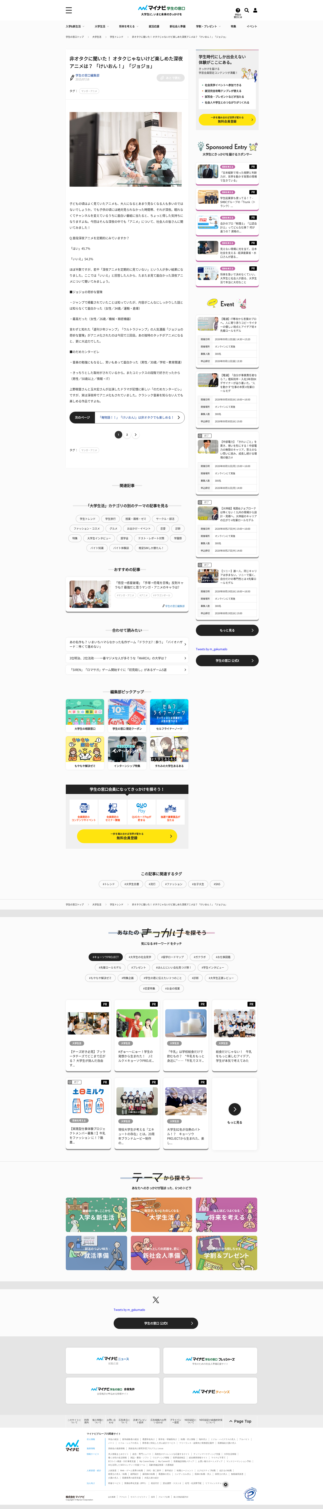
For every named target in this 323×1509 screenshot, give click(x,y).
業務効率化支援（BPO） (135, 1483)
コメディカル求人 (183, 1474)
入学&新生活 (73, 26)
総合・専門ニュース (142, 1454)
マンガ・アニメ (89, 91)
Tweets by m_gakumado (211, 649)
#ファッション (173, 884)
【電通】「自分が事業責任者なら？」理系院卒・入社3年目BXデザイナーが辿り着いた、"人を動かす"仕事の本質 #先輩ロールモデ (238, 383)
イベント (252, 26)
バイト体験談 (121, 548)
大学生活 (100, 26)
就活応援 (154, 26)
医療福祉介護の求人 (227, 1443)
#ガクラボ (200, 957)
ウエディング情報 (161, 1457)
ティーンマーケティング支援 (206, 1454)
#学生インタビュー (213, 967)
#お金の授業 (172, 988)
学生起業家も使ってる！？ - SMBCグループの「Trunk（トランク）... (237, 202)
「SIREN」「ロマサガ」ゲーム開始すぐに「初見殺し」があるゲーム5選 (118, 669)
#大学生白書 (131, 884)
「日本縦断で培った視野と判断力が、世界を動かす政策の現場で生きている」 (238, 176)
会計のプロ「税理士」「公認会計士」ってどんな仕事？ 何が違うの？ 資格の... (238, 227)
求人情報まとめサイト (118, 1454)
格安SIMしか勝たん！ (151, 548)
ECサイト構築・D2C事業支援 (122, 1461)
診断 (178, 528)
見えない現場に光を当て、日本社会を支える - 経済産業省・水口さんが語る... (238, 253)
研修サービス (114, 1483)
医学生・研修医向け (168, 1439)
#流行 (152, 884)
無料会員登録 (127, 836)
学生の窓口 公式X (227, 660)
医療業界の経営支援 (131, 1478)
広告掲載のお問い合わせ (158, 1421)
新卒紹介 (169, 1470)
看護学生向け (148, 1439)
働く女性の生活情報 (117, 1457)
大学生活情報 (230, 1454)
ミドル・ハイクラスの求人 (223, 1439)
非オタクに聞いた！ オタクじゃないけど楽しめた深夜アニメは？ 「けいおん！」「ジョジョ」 (179, 37)
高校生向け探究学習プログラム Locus (145, 1448)
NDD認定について (190, 1421)
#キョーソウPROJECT (106, 957)
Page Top (242, 1421)
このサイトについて (74, 1421)
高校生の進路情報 (116, 1448)
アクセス (123, 1497)
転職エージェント (185, 1470)
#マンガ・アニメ (125, 595)
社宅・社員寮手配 (193, 1483)
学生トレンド (116, 37)
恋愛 (163, 528)
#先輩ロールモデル (110, 967)
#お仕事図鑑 (223, 957)
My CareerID (164, 1461)
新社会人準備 (177, 26)
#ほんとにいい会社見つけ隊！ (174, 967)
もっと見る (227, 630)
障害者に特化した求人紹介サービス (158, 1443)
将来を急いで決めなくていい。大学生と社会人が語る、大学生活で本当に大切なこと (238, 278)
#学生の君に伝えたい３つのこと (163, 978)
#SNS (217, 884)
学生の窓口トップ (75, 37)
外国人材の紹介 (151, 1478)
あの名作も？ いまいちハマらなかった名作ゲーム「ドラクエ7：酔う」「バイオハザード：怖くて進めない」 (126, 644)
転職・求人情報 (188, 1439)
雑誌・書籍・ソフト (139, 1457)
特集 (233, 26)
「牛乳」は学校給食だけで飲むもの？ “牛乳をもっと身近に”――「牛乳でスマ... (185, 1056)
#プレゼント (138, 967)
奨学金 (124, 538)
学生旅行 (110, 519)
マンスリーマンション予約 (238, 1461)
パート (111, 1443)
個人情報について (98, 1421)
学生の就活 (113, 1439)
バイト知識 (97, 548)
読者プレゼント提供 (140, 1421)
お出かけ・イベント (139, 528)
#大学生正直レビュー (221, 978)
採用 (153, 1497)
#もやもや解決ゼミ (100, 978)
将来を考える (127, 26)
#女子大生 (198, 884)
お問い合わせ (111, 1421)
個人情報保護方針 (180, 1497)
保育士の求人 (221, 1474)
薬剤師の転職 (148, 1474)
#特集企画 (128, 978)
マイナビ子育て (218, 1457)
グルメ (113, 528)
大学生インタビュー (99, 538)
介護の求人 (113, 1478)
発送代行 (155, 1483)
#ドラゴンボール (161, 595)
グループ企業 (164, 1497)
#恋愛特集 (149, 988)
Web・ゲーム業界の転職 (131, 1470)
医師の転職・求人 (203, 1474)
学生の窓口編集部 (87, 75)
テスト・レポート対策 (151, 538)
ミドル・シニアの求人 (128, 1443)
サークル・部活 (165, 519)
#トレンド (109, 884)
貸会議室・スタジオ (172, 1483)
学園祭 (178, 538)
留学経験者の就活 (130, 1439)
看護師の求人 (165, 1474)
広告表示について (124, 1421)
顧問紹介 (134, 1474)
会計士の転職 (225, 1470)
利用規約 (86, 1421)
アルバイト (244, 1439)
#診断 (195, 978)
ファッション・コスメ (87, 528)
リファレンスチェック (215, 1483)
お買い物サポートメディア (210, 1461)
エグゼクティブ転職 (206, 1470)
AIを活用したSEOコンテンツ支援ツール (126, 1465)
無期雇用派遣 (237, 1474)
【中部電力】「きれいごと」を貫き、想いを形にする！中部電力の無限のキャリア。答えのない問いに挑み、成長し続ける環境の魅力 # (238, 449)
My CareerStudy (146, 1461)
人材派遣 (112, 1470)
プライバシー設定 (175, 1421)
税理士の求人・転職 (117, 1474)
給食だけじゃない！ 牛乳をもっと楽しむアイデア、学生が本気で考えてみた (234, 1056)
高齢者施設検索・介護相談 (161, 1465)
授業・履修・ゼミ (135, 519)
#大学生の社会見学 (140, 957)
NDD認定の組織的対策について (210, 1421)
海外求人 (203, 1439)
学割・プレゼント (206, 26)
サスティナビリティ (138, 1497)
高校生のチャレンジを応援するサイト (172, 1454)
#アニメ (144, 595)
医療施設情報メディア (184, 1461)
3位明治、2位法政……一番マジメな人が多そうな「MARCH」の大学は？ (118, 658)
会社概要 (112, 1497)
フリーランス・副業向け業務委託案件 (196, 1443)
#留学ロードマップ (172, 957)
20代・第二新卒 (154, 1470)
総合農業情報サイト (198, 1457)
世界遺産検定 (179, 1457)
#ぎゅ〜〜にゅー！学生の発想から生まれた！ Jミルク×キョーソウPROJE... (136, 1056)
